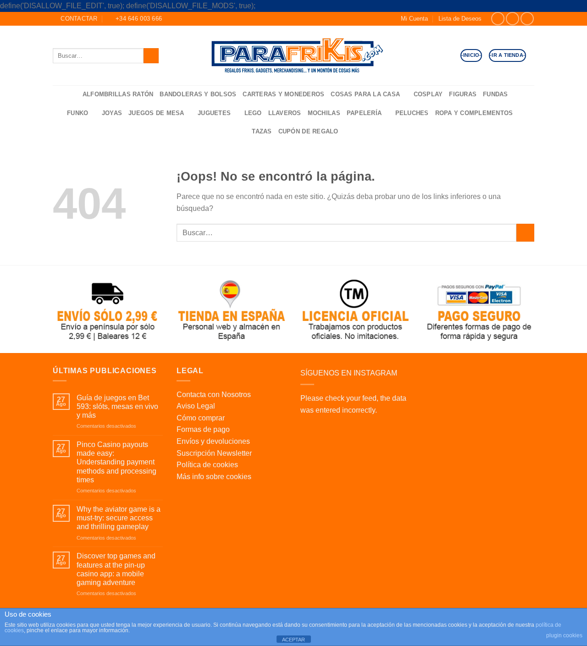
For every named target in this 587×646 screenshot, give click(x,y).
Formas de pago (203, 429)
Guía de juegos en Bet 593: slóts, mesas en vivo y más (117, 406)
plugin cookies (564, 635)
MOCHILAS (324, 113)
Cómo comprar (201, 418)
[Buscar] (72, 95)
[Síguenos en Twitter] (527, 18)
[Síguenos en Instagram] (512, 18)
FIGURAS (462, 94)
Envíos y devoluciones (213, 441)
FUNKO (77, 113)
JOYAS (112, 113)
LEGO (253, 113)
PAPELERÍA (364, 113)
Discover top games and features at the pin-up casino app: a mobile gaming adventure (116, 569)
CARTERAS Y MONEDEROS (283, 94)
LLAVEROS (284, 113)
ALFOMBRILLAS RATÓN (118, 94)
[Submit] (151, 55)
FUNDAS (495, 94)
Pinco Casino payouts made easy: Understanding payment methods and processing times (116, 462)
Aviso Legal (196, 406)
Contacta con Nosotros (214, 394)
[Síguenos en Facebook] (497, 18)
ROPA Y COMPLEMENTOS (474, 113)
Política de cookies (207, 465)
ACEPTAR (293, 639)
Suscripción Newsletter (214, 453)
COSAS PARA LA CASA (365, 94)
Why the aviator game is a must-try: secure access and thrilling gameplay (119, 517)
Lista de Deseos (460, 18)
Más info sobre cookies (214, 476)
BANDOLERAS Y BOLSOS (198, 94)
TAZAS (261, 131)
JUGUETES (214, 113)
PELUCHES (412, 113)
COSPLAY (428, 94)
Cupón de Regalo (308, 131)
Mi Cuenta (414, 18)
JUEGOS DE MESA (156, 113)
